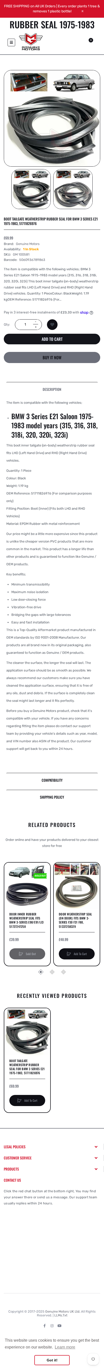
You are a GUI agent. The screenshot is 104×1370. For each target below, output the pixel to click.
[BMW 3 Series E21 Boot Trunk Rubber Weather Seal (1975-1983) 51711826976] (31, 189)
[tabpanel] (52, 584)
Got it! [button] (52, 1360)
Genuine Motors (28, 244)
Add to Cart (52, 339)
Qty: (7, 324)
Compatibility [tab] (52, 780)
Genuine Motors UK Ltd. (62, 1311)
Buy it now (52, 357)
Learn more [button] (65, 1347)
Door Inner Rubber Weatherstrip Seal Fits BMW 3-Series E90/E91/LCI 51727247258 (26, 920)
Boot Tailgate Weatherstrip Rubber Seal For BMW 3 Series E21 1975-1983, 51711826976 (27, 1067)
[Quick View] (10, 888)
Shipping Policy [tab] (52, 797)
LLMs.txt (60, 1315)
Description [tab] (52, 389)
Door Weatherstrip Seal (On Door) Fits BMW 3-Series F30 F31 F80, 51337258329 (75, 920)
